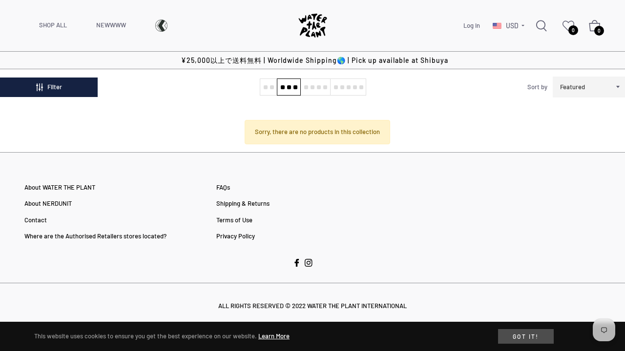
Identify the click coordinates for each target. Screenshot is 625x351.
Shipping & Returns (243, 203)
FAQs (223, 187)
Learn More (274, 336)
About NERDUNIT (48, 203)
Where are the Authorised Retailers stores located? (95, 236)
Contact (35, 220)
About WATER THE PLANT (59, 187)
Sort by (537, 87)
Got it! (526, 336)
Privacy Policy (235, 236)
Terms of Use (234, 220)
